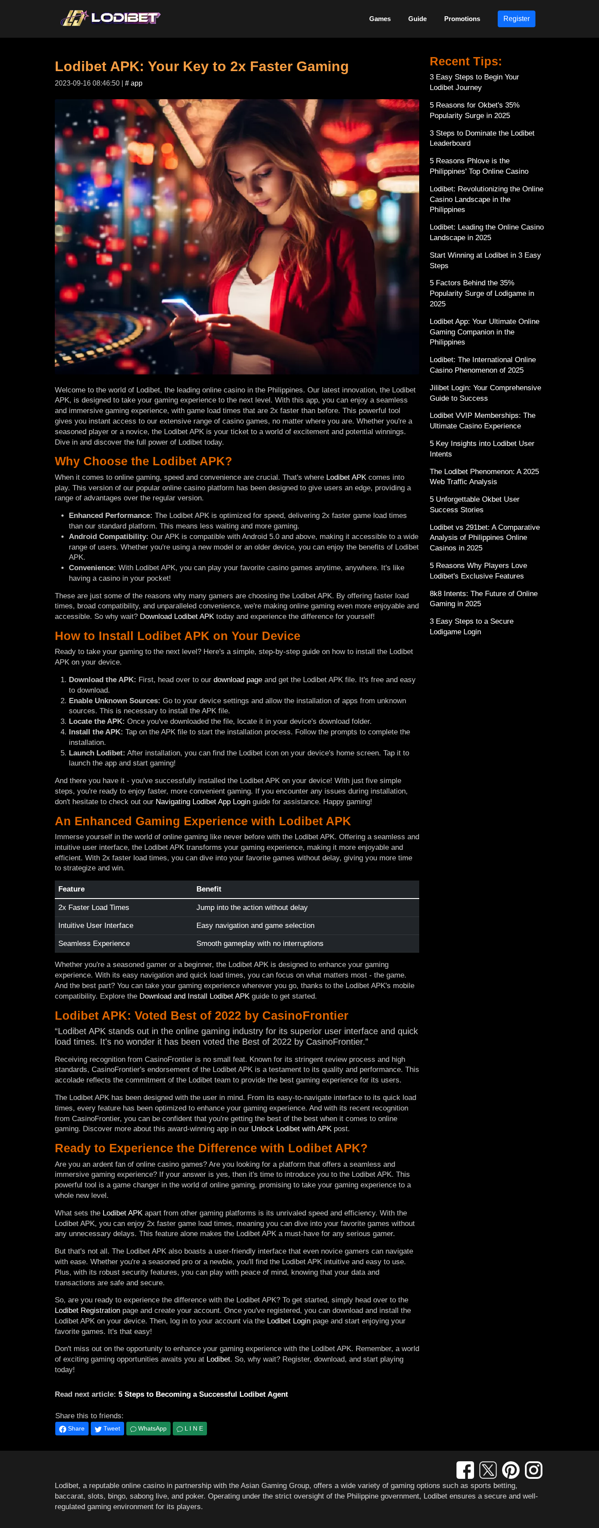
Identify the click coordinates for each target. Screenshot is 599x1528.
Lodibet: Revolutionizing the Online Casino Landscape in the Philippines (486, 199)
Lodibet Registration (87, 1310)
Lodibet (218, 1359)
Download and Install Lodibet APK (194, 996)
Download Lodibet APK (177, 616)
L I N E (193, 1428)
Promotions (462, 18)
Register (516, 18)
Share (75, 1428)
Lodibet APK (346, 477)
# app (134, 83)
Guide (417, 18)
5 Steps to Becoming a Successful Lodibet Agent (203, 1394)
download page (238, 680)
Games (380, 18)
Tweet (111, 1428)
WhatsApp (151, 1428)
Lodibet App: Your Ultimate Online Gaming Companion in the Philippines (484, 332)
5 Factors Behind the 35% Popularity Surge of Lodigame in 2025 (482, 293)
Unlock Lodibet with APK (291, 1129)
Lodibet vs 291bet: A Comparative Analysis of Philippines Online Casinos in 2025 (485, 538)
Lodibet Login (288, 1321)
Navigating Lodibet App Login (203, 802)
